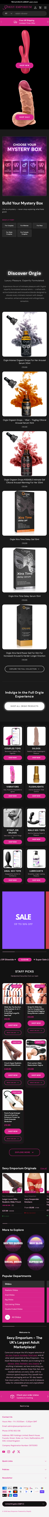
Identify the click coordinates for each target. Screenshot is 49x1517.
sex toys (8, 1355)
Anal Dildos (9, 1295)
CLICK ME (17, 960)
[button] (40, 7)
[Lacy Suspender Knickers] (34, 1183)
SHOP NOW (13, 758)
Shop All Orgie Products (24, 706)
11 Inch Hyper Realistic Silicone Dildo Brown (12, 1064)
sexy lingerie (33, 1363)
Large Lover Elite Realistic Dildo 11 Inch (11, 1200)
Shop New (25, 65)
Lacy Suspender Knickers (31, 1200)
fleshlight (24, 1363)
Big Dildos (9, 1299)
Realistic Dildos (11, 1290)
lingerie (16, 1355)
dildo (17, 1363)
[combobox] (24, 13)
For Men (40, 226)
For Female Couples (24, 233)
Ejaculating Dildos (12, 1304)
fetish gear (32, 1355)
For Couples (9, 226)
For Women (24, 226)
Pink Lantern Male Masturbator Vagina (35, 1064)
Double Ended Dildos (13, 1309)
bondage (23, 1355)
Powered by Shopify (24, 1511)
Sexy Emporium (13, 1511)
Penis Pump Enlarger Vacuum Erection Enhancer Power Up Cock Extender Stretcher (12, 1117)
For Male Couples (9, 233)
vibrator (11, 1363)
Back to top (24, 1406)
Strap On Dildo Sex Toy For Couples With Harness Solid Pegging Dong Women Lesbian (36, 1010)
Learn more (38, 2)
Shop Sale (24, 117)
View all (43, 1168)
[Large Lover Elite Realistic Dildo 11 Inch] (12, 1183)
